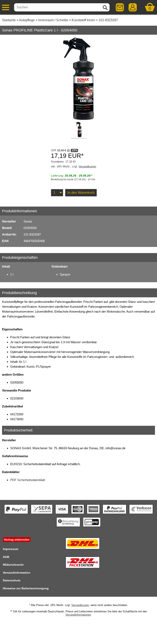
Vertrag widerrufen (16, 539)
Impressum (10, 549)
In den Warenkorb (80, 193)
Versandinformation (16, 572)
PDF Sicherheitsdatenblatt (27, 480)
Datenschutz (11, 580)
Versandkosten (87, 166)
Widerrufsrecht (13, 564)
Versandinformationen (78, 614)
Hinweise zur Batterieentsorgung (26, 588)
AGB (6, 557)
